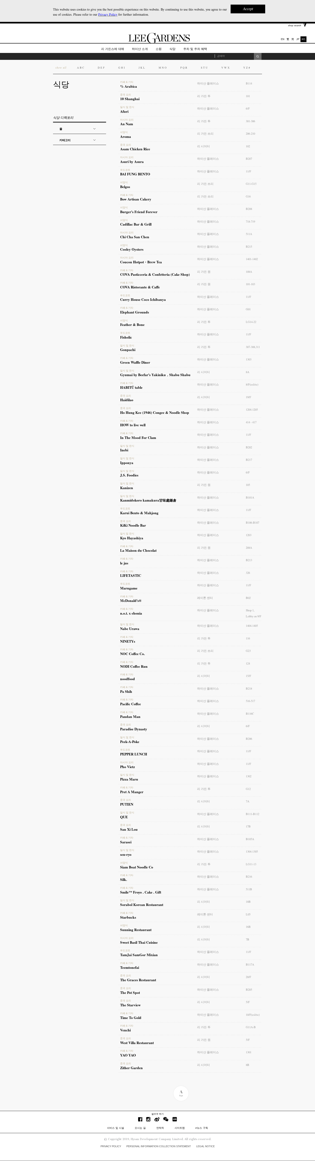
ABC (81, 67)
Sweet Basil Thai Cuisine (139, 941)
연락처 (160, 1127)
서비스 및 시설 (115, 1127)
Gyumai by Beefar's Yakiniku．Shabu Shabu (155, 373)
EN (282, 39)
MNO (163, 67)
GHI (122, 67)
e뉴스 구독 (201, 1127)
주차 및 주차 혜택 (195, 49)
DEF (101, 67)
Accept (248, 9)
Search (258, 56)
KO (303, 39)
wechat (166, 1119)
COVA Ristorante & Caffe (140, 285)
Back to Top (181, 1093)
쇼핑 (159, 49)
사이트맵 (180, 1127)
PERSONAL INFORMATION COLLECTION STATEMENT (158, 1146)
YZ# (247, 67)
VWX (225, 67)
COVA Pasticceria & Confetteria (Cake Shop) (155, 273)
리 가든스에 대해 (112, 49)
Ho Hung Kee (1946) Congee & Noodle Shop (154, 411)
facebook (140, 1119)
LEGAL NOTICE (205, 1146)
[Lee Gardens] (157, 42)
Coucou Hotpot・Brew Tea (141, 260)
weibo (157, 1119)
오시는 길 (140, 1127)
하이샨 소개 (140, 49)
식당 (172, 49)
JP (297, 39)
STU (204, 67)
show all (60, 67)
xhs (174, 1119)
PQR (184, 67)
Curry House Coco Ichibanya (143, 298)
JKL (142, 67)
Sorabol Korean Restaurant (141, 903)
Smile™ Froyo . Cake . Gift (140, 890)
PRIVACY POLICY (111, 1146)
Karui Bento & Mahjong (139, 511)
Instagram (148, 1119)
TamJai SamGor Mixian (139, 953)
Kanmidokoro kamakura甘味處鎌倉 (148, 499)
